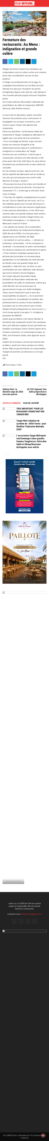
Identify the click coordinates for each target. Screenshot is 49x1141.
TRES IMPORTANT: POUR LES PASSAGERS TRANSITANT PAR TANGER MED (30, 411)
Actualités (13, 9)
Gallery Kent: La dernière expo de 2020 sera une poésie (13, 392)
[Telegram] (33, 61)
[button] (45, 3)
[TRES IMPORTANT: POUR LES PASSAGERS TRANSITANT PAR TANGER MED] (9, 411)
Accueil (5, 9)
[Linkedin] (22, 61)
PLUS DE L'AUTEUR (31, 403)
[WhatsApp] (16, 61)
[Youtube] (34, 921)
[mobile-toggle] (4, 3)
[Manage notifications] (43, 1135)
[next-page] (8, 453)
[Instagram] (21, 921)
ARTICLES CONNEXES (11, 403)
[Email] (28, 61)
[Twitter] (10, 61)
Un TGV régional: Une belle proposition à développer (36, 392)
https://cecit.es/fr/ (13, 881)
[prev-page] (4, 453)
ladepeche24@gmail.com (31, 914)
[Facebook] (5, 61)
